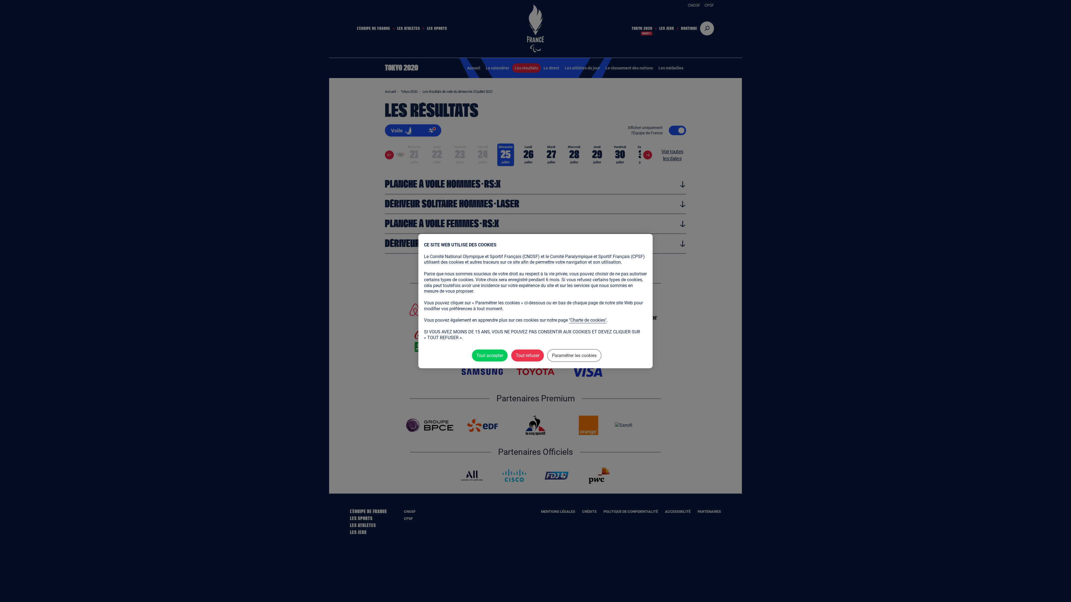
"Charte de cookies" (588, 320)
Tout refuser (527, 355)
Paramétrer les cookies (574, 355)
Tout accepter (489, 355)
